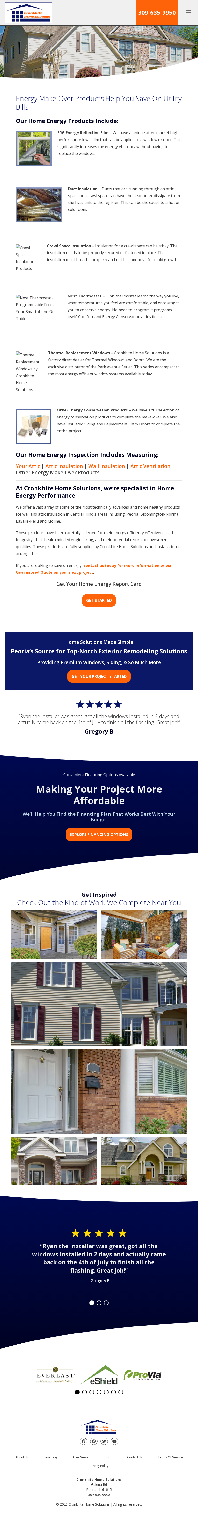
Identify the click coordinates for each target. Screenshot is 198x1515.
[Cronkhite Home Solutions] (28, 12)
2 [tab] (99, 1303)
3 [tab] (106, 1303)
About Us (22, 1457)
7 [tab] (121, 1392)
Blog (109, 1457)
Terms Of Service (170, 1457)
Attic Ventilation (150, 466)
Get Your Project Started (99, 676)
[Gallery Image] (54, 934)
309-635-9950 (157, 12)
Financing (50, 1457)
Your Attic (28, 466)
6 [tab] (113, 1392)
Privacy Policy (99, 1465)
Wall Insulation (106, 466)
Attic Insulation (64, 466)
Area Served (82, 1457)
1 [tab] (92, 1303)
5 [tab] (106, 1392)
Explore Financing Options (99, 834)
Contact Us (135, 1457)
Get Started (99, 600)
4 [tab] (99, 1392)
